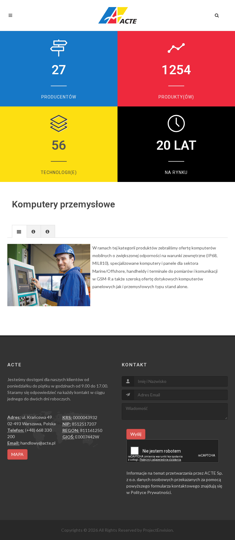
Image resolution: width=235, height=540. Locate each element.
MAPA (17, 454)
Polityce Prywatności (151, 492)
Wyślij (135, 434)
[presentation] (19, 232)
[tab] (19, 231)
